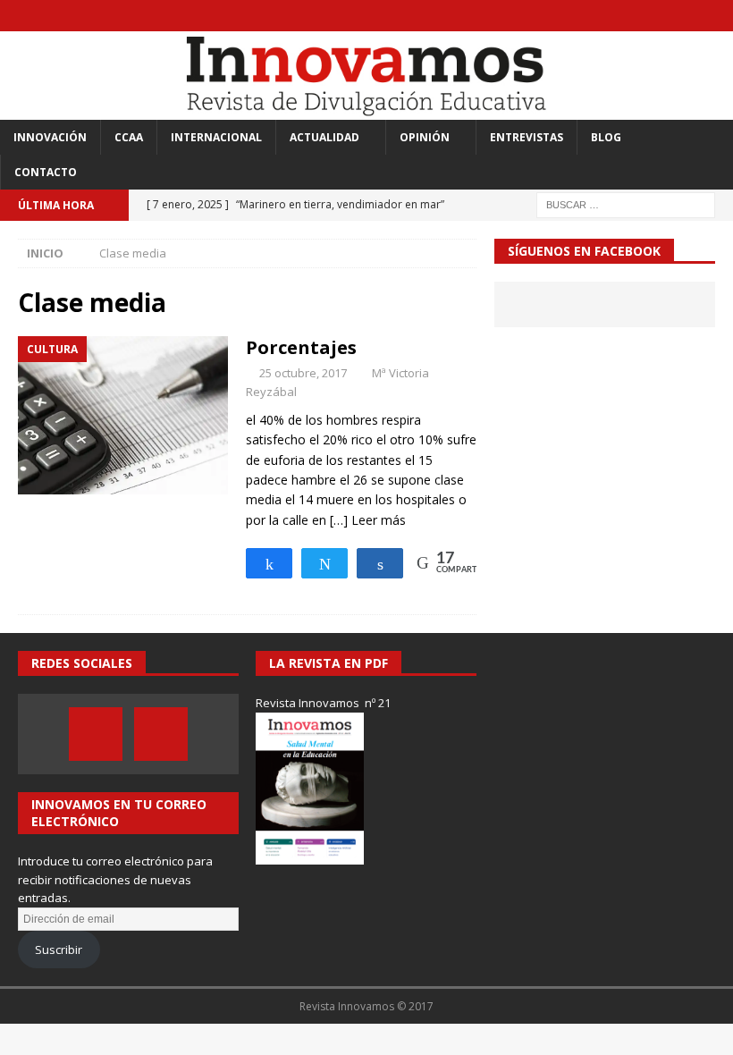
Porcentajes (301, 347)
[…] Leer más (368, 519)
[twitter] (717, 15)
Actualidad (324, 137)
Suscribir (58, 949)
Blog (606, 137)
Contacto (45, 172)
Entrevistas (526, 137)
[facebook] (682, 15)
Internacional (216, 137)
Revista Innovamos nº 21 (323, 703)
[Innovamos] (366, 108)
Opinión (425, 137)
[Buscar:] (625, 203)
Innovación (50, 137)
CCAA (128, 137)
